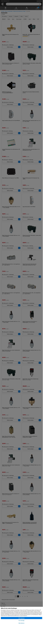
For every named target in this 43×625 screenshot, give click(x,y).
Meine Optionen (21, 623)
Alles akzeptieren (21, 618)
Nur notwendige (21, 620)
